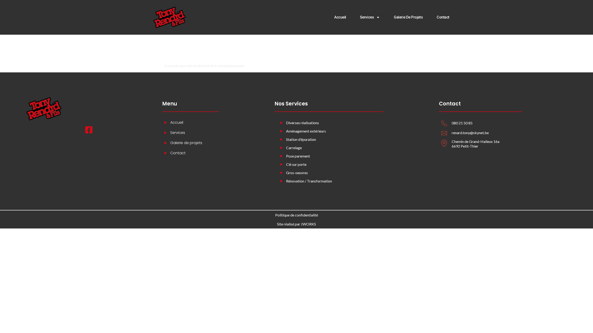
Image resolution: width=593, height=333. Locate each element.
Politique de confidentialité (296, 215)
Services (367, 17)
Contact (443, 17)
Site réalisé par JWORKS (296, 224)
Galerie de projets (408, 17)
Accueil (340, 17)
